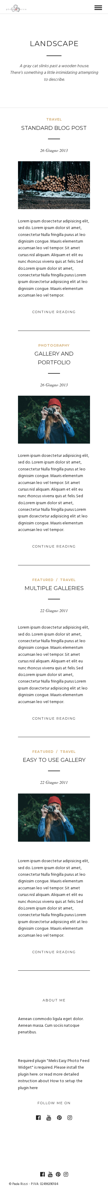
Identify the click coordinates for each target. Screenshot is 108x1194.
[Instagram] (70, 1117)
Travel (54, 119)
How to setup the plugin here (50, 1084)
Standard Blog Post (54, 128)
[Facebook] (38, 1117)
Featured (43, 580)
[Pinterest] (59, 1117)
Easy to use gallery (54, 760)
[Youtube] (48, 1117)
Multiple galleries (54, 588)
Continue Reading (54, 312)
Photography (54, 345)
